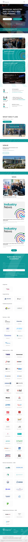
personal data (14, 275)
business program (21, 99)
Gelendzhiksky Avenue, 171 (10, 150)
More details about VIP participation (17, 92)
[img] (14, 54)
